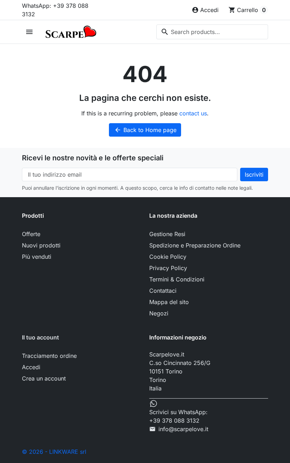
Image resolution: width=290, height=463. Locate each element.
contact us (193, 113)
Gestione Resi (167, 234)
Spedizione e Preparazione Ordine (194, 245)
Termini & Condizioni (176, 279)
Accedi (31, 367)
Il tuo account (40, 337)
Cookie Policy (167, 256)
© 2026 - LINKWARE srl (54, 451)
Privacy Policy (168, 267)
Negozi (158, 313)
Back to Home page (145, 129)
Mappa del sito (169, 301)
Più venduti (36, 256)
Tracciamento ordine (49, 355)
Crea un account (44, 378)
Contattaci (162, 290)
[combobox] (212, 31)
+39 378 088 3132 (174, 420)
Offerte (31, 234)
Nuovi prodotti (41, 245)
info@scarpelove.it (183, 429)
